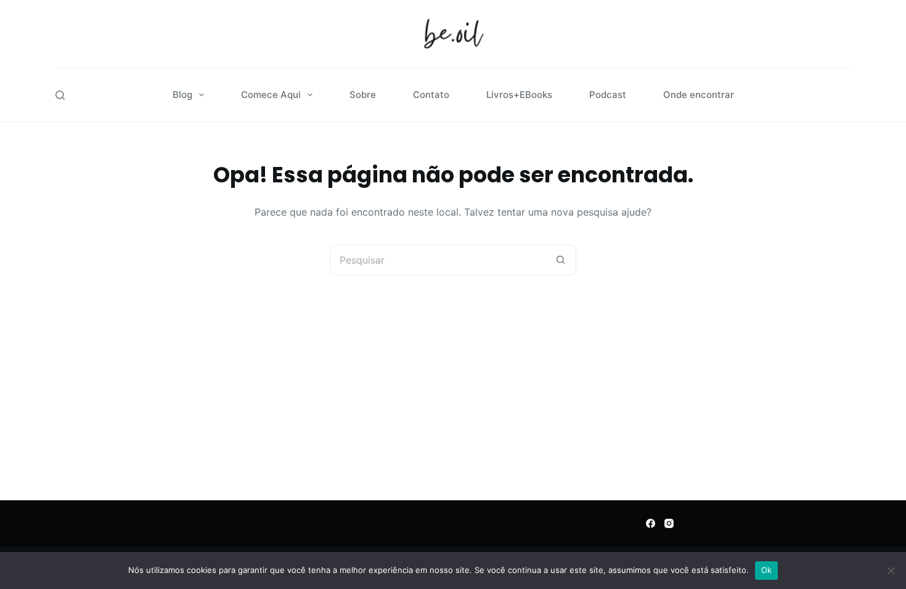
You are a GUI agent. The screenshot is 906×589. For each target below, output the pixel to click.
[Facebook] (650, 523)
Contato (431, 94)
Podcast (607, 94)
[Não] (890, 570)
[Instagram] (669, 523)
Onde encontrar (698, 94)
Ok (766, 570)
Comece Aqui (271, 94)
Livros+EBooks (519, 94)
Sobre (362, 94)
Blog (182, 94)
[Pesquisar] (60, 95)
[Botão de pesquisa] (560, 260)
